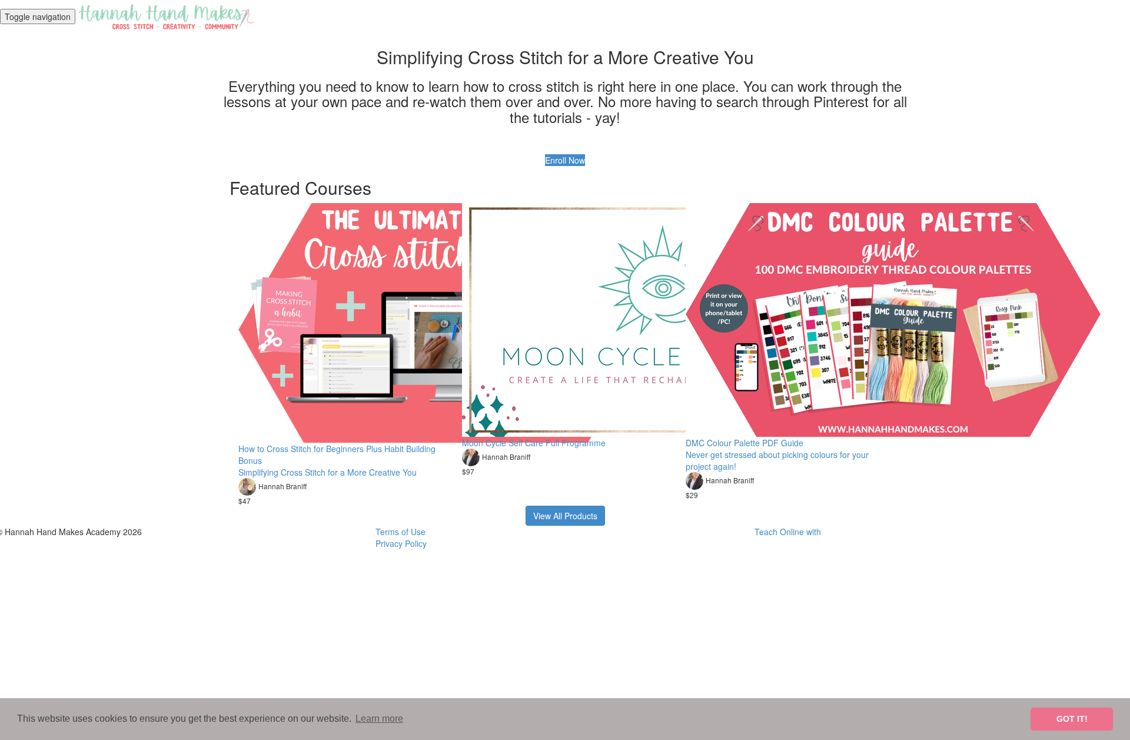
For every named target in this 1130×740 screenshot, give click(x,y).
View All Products (565, 516)
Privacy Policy (401, 543)
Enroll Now (565, 160)
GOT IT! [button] (1072, 719)
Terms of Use (400, 531)
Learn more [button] (379, 719)
